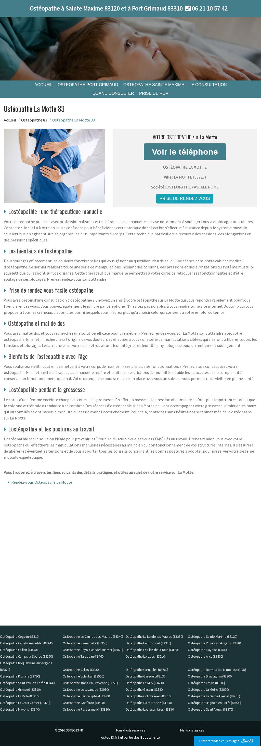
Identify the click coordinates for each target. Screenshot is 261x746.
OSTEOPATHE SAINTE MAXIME (153, 85)
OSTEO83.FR (74, 730)
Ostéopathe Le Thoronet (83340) (148, 643)
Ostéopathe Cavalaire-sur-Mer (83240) (26, 643)
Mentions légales (192, 730)
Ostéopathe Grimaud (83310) (20, 689)
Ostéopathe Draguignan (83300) (210, 676)
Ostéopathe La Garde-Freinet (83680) (214, 696)
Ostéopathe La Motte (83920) (208, 689)
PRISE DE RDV (153, 93)
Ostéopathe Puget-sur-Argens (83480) (215, 643)
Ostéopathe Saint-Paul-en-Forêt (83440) (27, 683)
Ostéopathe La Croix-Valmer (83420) (25, 702)
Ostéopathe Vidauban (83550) (83, 676)
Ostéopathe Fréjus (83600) (206, 683)
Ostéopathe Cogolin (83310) (19, 636)
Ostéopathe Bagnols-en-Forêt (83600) (214, 702)
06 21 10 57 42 (210, 8)
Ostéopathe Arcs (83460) (205, 656)
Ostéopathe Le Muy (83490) (144, 683)
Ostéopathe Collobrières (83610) (148, 696)
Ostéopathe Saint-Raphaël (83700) (87, 696)
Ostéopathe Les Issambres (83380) (150, 709)
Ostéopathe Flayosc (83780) (207, 649)
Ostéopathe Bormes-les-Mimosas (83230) (217, 669)
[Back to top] (247, 732)
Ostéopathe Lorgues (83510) (145, 656)
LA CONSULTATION (208, 85)
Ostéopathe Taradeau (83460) (84, 656)
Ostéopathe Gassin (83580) (144, 689)
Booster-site (150, 737)
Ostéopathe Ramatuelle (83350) (85, 643)
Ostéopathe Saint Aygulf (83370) (210, 709)
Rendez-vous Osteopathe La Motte (41, 482)
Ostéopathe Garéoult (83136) (145, 676)
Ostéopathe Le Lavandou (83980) (86, 689)
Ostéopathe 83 (34, 120)
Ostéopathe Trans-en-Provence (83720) (90, 683)
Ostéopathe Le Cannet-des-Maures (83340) (93, 636)
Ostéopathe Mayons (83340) (20, 709)
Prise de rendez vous (185, 198)
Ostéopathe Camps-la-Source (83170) (26, 656)
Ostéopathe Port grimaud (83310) (86, 709)
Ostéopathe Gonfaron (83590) (84, 702)
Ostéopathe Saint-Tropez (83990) (148, 702)
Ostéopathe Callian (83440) (18, 649)
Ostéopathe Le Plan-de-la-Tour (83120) (152, 649)
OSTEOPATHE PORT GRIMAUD (88, 85)
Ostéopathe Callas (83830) (81, 669)
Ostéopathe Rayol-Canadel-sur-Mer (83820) (93, 649)
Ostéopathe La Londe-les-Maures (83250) (154, 636)
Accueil (10, 120)
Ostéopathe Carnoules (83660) (146, 669)
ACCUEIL (43, 85)
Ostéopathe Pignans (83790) (20, 676)
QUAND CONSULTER (113, 93)
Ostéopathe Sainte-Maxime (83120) (212, 636)
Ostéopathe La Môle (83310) (19, 696)
